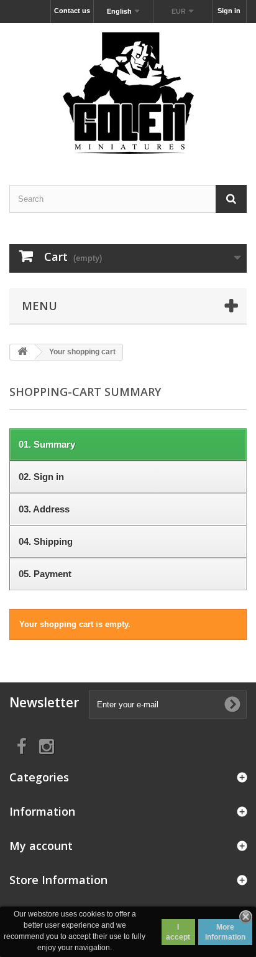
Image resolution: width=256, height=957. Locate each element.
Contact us (72, 10)
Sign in (228, 10)
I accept (178, 932)
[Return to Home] (22, 352)
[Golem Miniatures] (128, 93)
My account (41, 845)
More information (225, 932)
